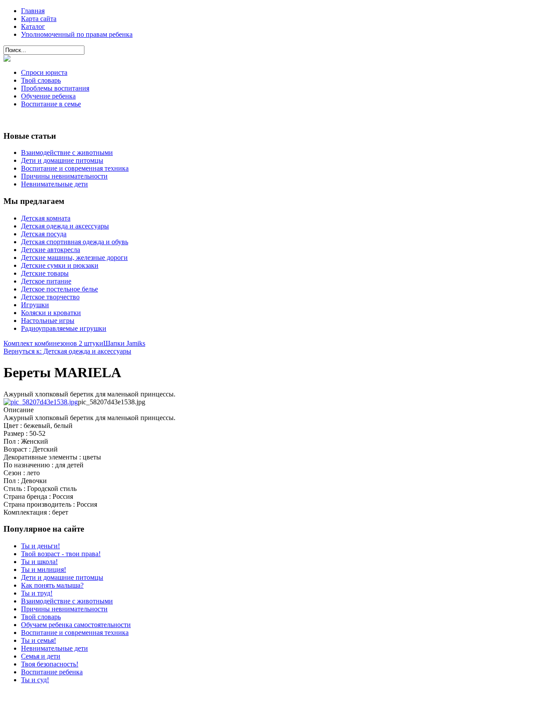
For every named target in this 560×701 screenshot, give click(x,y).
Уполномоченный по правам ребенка (77, 34)
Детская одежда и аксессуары (65, 226)
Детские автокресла (50, 249)
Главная (33, 10)
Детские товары (45, 273)
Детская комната (45, 218)
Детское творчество (50, 297)
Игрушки (35, 304)
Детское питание (46, 281)
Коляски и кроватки (51, 312)
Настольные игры (47, 320)
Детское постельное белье (59, 289)
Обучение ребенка (48, 96)
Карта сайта (38, 18)
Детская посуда (43, 234)
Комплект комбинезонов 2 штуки (53, 343)
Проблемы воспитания (55, 88)
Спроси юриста (44, 72)
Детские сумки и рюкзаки (59, 265)
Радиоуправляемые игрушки (63, 328)
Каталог (33, 26)
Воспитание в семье (51, 104)
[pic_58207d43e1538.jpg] (41, 402)
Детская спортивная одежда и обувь (74, 241)
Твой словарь (41, 80)
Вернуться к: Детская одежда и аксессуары (67, 351)
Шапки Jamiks (124, 343)
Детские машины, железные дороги (74, 257)
